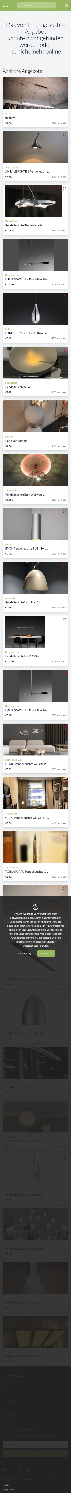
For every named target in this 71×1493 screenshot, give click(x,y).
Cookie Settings (24, 953)
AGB (6, 1485)
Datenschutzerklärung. (36, 945)
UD (6, 5)
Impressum (9, 1489)
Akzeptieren (46, 953)
